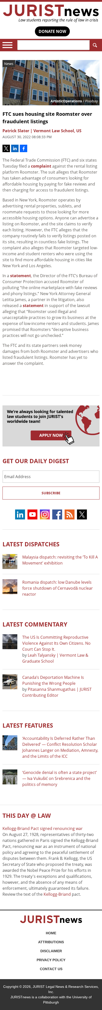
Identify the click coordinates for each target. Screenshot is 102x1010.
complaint (41, 166)
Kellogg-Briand (57, 894)
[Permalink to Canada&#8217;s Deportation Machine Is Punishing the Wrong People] (9, 681)
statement (20, 275)
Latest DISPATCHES (30, 544)
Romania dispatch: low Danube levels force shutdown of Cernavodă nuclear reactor (57, 588)
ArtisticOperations (66, 101)
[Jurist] (51, 13)
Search (95, 45)
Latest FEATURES (27, 725)
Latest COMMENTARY (34, 624)
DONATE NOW (52, 31)
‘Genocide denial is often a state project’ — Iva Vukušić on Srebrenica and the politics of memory (59, 778)
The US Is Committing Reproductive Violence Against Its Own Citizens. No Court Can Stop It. (56, 643)
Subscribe (51, 493)
